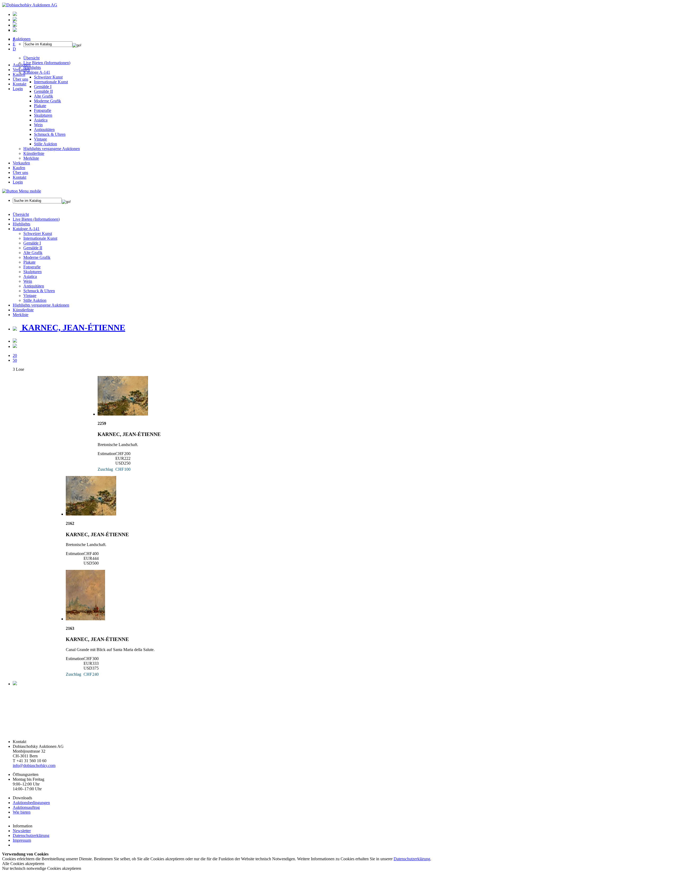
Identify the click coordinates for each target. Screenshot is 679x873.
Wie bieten (22, 812)
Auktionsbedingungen (31, 802)
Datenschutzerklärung (31, 835)
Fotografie (42, 110)
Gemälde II (43, 91)
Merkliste (31, 158)
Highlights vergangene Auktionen (51, 148)
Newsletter (22, 830)
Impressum (22, 840)
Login (18, 88)
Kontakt (19, 84)
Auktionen (22, 65)
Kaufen (19, 74)
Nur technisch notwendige (41, 868)
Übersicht (21, 214)
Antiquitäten (44, 129)
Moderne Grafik (47, 101)
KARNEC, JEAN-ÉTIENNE (72, 327)
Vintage (40, 139)
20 (15, 355)
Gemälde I (32, 243)
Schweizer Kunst (37, 233)
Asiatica (40, 120)
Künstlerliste (33, 153)
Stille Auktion (45, 144)
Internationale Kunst (40, 238)
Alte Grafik (43, 96)
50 (15, 360)
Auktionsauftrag (26, 807)
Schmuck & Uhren (50, 134)
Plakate (40, 105)
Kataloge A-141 (26, 228)
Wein (38, 125)
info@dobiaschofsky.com (34, 765)
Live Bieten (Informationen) (36, 219)
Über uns (20, 79)
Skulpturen (43, 115)
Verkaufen (21, 69)
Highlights (21, 224)
